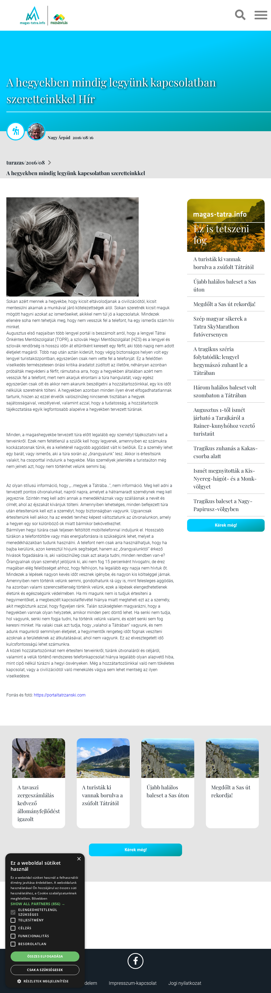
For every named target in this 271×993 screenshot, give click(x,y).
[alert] (45, 920)
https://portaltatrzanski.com (59, 695)
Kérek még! (226, 525)
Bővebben (39, 898)
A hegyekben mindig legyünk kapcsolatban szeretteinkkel (75, 172)
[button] (45, 980)
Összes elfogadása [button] (45, 956)
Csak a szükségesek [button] (45, 970)
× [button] (79, 859)
